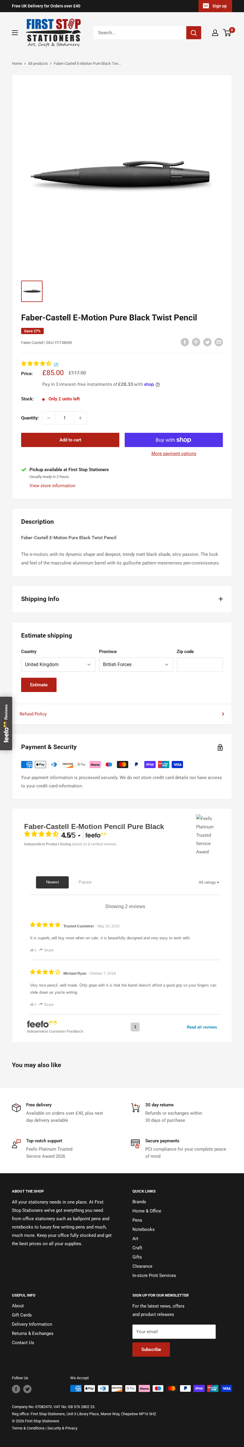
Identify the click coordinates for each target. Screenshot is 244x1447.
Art (135, 1238)
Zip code (185, 651)
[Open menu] (15, 32)
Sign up (219, 6)
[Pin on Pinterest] (196, 342)
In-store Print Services (154, 1275)
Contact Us (23, 1342)
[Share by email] (219, 342)
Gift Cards (22, 1315)
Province (108, 651)
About (18, 1305)
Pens (137, 1220)
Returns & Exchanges (33, 1333)
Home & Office (146, 1211)
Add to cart (70, 440)
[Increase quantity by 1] (80, 418)
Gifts (137, 1257)
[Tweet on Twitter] (207, 342)
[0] (227, 32)
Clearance (142, 1266)
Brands (139, 1201)
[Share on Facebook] (185, 342)
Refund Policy (33, 714)
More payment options (173, 453)
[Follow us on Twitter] (27, 1389)
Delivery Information (32, 1324)
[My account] (215, 32)
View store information (52, 485)
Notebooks (143, 1229)
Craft (137, 1248)
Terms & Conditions (28, 1428)
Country (28, 651)
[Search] (193, 32)
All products (38, 63)
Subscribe (151, 1349)
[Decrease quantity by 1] (49, 418)
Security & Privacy (62, 1428)
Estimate (39, 685)
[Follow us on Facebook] (16, 1389)
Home (17, 63)
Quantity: (30, 418)
